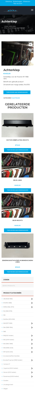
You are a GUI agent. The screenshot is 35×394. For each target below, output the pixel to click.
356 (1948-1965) (8, 299)
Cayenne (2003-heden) (10, 368)
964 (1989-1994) (8, 327)
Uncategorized (8, 384)
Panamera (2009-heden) (11, 376)
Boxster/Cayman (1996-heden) (12, 360)
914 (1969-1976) (7, 311)
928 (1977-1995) (7, 323)
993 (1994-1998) (8, 343)
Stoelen (5, 380)
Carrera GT (6, 364)
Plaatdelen (12, 28)
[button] (30, 44)
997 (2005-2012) (8, 352)
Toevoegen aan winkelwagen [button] (17, 150)
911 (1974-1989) (7, 303)
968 (4, 331)
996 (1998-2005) (8, 348)
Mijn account (17, 3)
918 (4, 315)
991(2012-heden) (8, 335)
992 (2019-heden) (8, 339)
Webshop (8, 1)
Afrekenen (26, 1)
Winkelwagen (17, 1)
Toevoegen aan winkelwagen (17, 92)
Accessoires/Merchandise (11, 356)
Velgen (5, 388)
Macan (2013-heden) (9, 372)
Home (6, 26)
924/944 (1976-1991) (9, 319)
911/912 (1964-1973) (8, 307)
